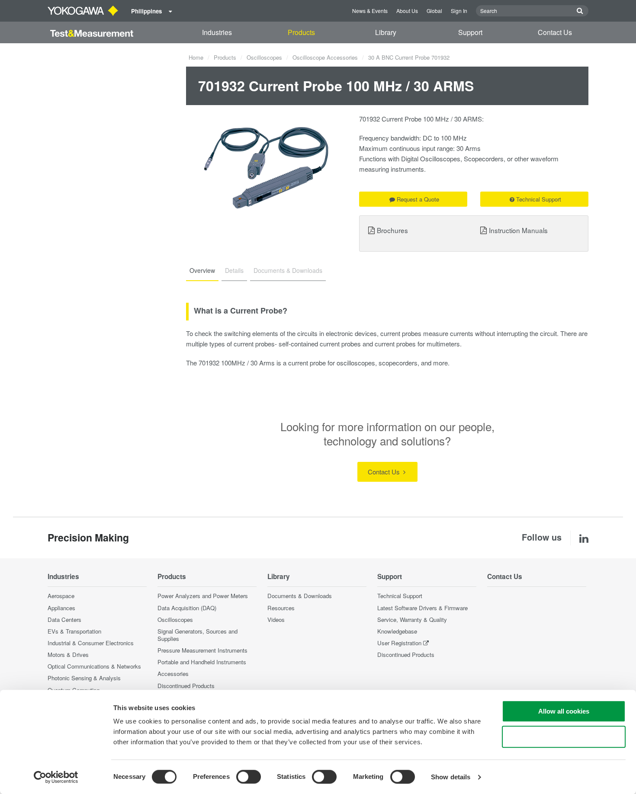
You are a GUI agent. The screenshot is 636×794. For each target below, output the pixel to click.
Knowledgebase (397, 631)
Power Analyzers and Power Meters (202, 596)
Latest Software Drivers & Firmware (422, 608)
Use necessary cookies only (564, 736)
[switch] (248, 777)
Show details (450, 777)
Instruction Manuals (518, 230)
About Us (407, 10)
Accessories (173, 673)
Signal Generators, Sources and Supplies (197, 635)
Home (196, 57)
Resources (281, 608)
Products (301, 32)
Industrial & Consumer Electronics (91, 643)
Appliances (61, 608)
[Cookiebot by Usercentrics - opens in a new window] (56, 777)
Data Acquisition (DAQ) (186, 608)
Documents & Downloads (299, 596)
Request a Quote (418, 199)
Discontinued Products (186, 686)
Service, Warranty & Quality (412, 619)
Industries (217, 32)
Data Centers (64, 619)
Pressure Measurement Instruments (202, 650)
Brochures (392, 230)
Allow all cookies (563, 711)
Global (434, 10)
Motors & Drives (68, 654)
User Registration (399, 643)
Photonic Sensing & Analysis (84, 678)
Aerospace (61, 596)
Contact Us (555, 32)
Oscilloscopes (264, 57)
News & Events (370, 10)
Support (470, 32)
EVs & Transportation (74, 631)
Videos (276, 619)
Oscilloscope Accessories (325, 57)
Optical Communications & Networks (94, 666)
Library (385, 32)
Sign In (459, 10)
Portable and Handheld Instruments (201, 662)
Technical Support (538, 199)
